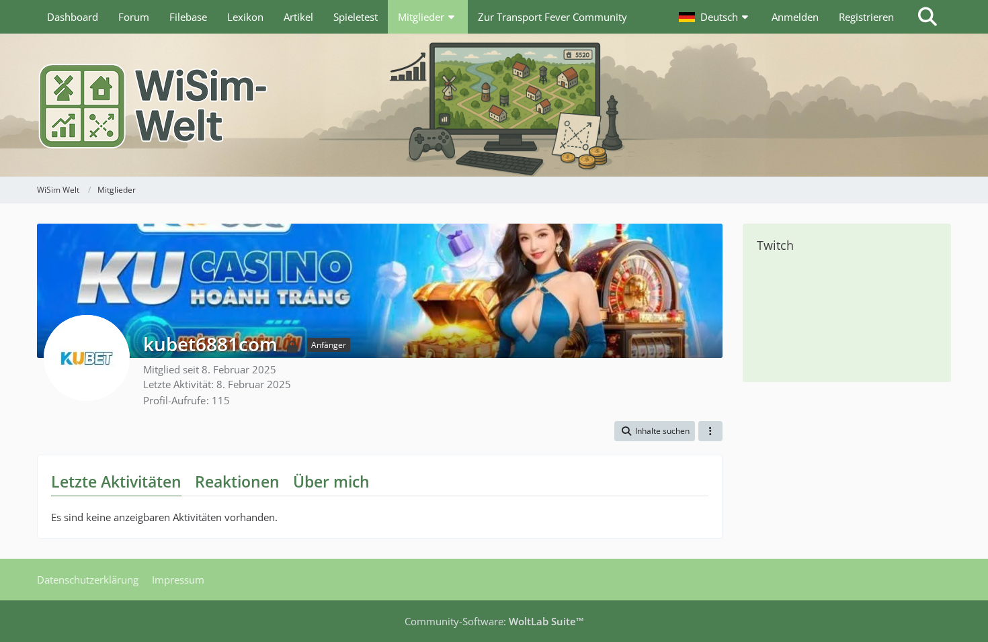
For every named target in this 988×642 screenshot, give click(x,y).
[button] (715, 17)
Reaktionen (237, 481)
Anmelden (795, 17)
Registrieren (866, 17)
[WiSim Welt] (494, 105)
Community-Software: (494, 621)
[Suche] (927, 17)
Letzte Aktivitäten (116, 481)
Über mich (331, 481)
